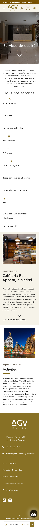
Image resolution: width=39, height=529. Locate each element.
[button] (32, 524)
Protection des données (12, 470)
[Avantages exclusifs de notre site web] (19, 515)
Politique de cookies (11, 477)
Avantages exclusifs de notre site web (19, 518)
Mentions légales (9, 463)
